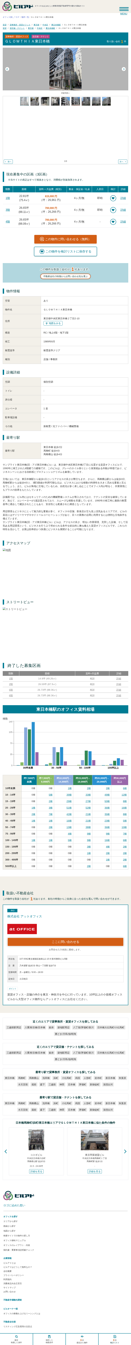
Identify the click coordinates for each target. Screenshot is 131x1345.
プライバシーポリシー (13, 1275)
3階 (8, 209)
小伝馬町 (66, 1078)
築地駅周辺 (63, 1027)
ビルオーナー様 (10, 1309)
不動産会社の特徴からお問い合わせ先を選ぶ (65, 276)
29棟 (69, 801)
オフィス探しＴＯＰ (11, 17)
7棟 (51, 814)
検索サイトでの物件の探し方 (16, 1235)
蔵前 (34, 1084)
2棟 (89, 788)
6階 (11, 695)
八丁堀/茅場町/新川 (83, 1027)
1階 (8, 198)
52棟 (88, 807)
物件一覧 (25, 17)
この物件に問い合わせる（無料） (68, 239)
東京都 (36, 25)
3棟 (51, 807)
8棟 (125, 801)
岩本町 (98, 1078)
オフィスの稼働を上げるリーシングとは (21, 1313)
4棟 (70, 833)
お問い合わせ (9, 1292)
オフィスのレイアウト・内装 (16, 1245)
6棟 (125, 788)
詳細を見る (36, 1171)
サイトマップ (9, 1287)
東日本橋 (9, 1078)
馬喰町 (21, 1078)
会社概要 (7, 1271)
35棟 (107, 814)
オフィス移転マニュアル (14, 1240)
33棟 (88, 794)
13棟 (69, 827)
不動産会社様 (9, 1322)
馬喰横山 (34, 1078)
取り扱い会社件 (116, 41)
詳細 (123, 198)
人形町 (87, 1078)
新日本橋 (110, 1078)
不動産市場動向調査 (12, 1300)
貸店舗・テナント (17, 28)
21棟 (88, 814)
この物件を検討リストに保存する (68, 251)
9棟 (89, 833)
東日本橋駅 (56, 25)
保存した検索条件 (49, 1341)
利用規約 (7, 1279)
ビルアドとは (9, 1263)
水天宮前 (23, 1084)
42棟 (69, 814)
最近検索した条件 (16, 1341)
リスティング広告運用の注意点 (17, 1326)
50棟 (107, 801)
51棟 (69, 807)
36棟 (107, 807)
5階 (11, 689)
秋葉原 (122, 1078)
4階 (8, 221)
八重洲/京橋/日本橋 (35, 1027)
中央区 (45, 25)
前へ (9, 162)
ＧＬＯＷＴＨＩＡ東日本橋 (75, 25)
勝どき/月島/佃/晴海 (65, 1034)
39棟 (69, 794)
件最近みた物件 (82, 1341)
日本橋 (71, 1084)
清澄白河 (108, 1084)
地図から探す (9, 1231)
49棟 (107, 794)
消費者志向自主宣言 (12, 1283)
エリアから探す (10, 1221)
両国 (77, 1078)
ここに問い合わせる (65, 942)
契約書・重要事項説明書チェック (18, 1250)
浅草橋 (46, 1078)
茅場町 (82, 1084)
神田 (62, 1084)
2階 (11, 684)
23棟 (107, 820)
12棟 (124, 794)
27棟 (88, 801)
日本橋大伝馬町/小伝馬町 (110, 1027)
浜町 (55, 1078)
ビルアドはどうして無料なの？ (17, 1267)
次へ (121, 162)
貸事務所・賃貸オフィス (20, 25)
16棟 (124, 807)
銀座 (51, 1027)
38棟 (88, 827)
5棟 (51, 794)
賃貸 (4, 25)
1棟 (70, 788)
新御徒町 (94, 1084)
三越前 (52, 1084)
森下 (42, 1084)
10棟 (124, 827)
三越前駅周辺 (14, 1027)
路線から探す (9, 1226)
